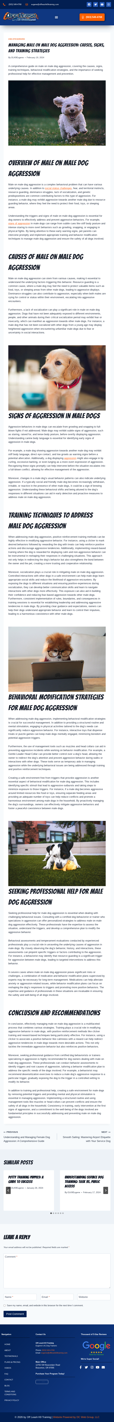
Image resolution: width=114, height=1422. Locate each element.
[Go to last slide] (8, 1190)
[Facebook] (89, 4)
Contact (8, 1379)
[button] (56, 17)
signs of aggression (19, 223)
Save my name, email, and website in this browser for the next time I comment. (45, 1305)
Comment (11, 1256)
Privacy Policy (11, 1400)
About (7, 1350)
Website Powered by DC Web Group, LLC (76, 1417)
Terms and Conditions (10, 1393)
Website (83, 1297)
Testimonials (11, 1356)
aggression (70, 458)
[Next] (105, 1190)
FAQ (6, 1373)
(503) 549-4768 (48, 1350)
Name (9, 1297)
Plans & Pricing (12, 1362)
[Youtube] (102, 4)
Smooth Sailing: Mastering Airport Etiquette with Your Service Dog (86, 1136)
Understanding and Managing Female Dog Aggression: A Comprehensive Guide (27, 1136)
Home (7, 1344)
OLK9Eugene (17, 57)
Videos (7, 1367)
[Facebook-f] (81, 1367)
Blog (7, 1385)
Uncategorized (16, 39)
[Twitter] (95, 4)
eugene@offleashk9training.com (54, 1353)
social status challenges (58, 188)
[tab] (51, 1213)
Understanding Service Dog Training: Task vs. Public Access (84, 1181)
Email (46, 1297)
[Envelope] (103, 1367)
